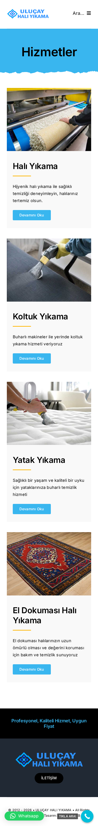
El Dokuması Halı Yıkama (44, 615)
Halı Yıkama (35, 166)
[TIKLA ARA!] (87, 816)
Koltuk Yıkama (40, 316)
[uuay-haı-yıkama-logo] (28, 11)
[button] (24, 816)
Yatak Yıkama (39, 460)
